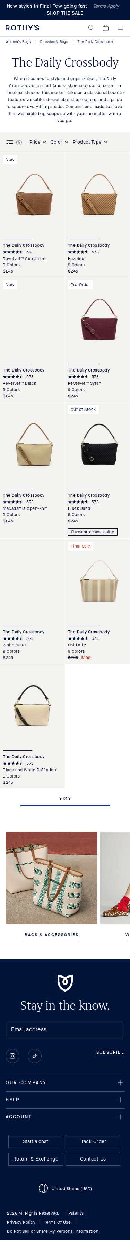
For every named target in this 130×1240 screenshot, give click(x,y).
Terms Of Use (57, 1222)
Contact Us (93, 1159)
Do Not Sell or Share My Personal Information (52, 1231)
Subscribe (110, 1052)
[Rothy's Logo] (22, 27)
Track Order (93, 1141)
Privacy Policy (21, 1222)
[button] (91, 28)
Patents (76, 1213)
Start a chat (35, 1141)
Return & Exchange (36, 1159)
